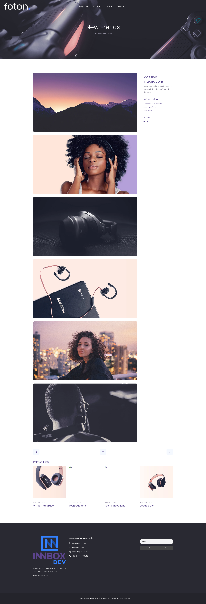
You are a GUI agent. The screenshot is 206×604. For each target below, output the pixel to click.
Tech (161, 104)
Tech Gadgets (77, 505)
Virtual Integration (44, 505)
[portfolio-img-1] (85, 102)
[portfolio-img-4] (85, 288)
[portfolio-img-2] (85, 164)
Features (155, 104)
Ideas (150, 110)
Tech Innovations (115, 505)
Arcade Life (147, 505)
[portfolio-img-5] (85, 350)
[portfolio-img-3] (85, 226)
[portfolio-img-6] (85, 413)
